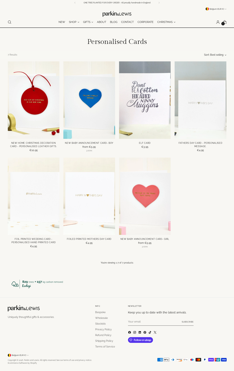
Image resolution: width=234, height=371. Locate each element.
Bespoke (100, 312)
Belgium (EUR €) (216, 9)
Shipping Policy (104, 340)
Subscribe (187, 322)
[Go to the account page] (218, 22)
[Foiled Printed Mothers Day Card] (89, 196)
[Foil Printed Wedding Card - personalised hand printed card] (34, 196)
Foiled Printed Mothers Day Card (89, 239)
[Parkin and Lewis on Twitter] (155, 333)
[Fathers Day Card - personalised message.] (200, 100)
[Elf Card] (145, 100)
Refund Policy (103, 335)
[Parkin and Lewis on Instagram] (135, 333)
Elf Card (145, 143)
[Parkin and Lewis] (117, 14)
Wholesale (101, 317)
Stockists (100, 323)
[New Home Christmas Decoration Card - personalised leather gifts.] (34, 100)
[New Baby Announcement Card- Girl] (145, 196)
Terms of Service (105, 346)
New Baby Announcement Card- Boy (89, 143)
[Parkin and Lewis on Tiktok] (150, 333)
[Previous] (74, 2)
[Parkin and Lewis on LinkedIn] (140, 333)
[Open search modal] (9, 22)
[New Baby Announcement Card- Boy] (89, 100)
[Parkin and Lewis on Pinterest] (145, 333)
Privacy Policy (103, 329)
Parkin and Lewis (31, 360)
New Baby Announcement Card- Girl (145, 239)
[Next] (159, 2)
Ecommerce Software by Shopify (22, 363)
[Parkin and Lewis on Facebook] (130, 333)
